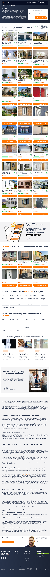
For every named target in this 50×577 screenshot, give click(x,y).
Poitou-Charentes (5, 307)
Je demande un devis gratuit (41, 17)
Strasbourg (12, 319)
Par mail (38, 557)
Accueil (4, 5)
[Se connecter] (46, 2)
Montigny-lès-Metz (13, 326)
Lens (26, 322)
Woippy (3, 330)
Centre (3, 298)
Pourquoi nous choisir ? (31, 2)
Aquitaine (11, 295)
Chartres (19, 322)
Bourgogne (35, 295)
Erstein (18, 330)
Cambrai (34, 322)
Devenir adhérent (27, 560)
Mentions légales (14, 574)
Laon (3, 326)
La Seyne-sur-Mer (5, 322)
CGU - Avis (19, 574)
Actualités (16, 556)
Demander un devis (27, 556)
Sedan (34, 326)
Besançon (43, 319)
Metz (34, 319)
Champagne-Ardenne (12, 299)
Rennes (26, 319)
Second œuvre (8, 5)
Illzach (42, 326)
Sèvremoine (43, 322)
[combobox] (7, 27)
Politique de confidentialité (27, 574)
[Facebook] (1, 558)
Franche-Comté (20, 298)
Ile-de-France (35, 298)
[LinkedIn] (5, 558)
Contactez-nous (26, 558)
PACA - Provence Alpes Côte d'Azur (28, 304)
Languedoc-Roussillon (43, 299)
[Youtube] (3, 558)
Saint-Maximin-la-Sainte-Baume (28, 327)
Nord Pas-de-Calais (19, 304)
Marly (11, 330)
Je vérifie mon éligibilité (7, 541)
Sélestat (18, 326)
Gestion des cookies (35, 574)
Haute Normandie (28, 298)
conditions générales (29, 239)
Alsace (3, 295)
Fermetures (5, 350)
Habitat (16, 553)
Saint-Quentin (12, 322)
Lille (18, 319)
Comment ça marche (27, 553)
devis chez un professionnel (26, 474)
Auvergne (19, 295)
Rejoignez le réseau (35, 388)
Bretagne (42, 295)
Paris (3, 319)
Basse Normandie (28, 295)
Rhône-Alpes (12, 307)
